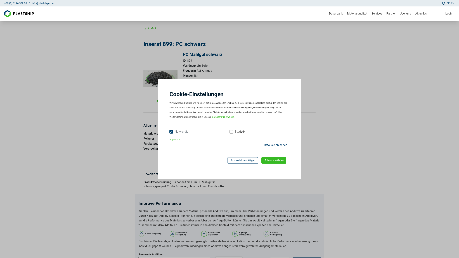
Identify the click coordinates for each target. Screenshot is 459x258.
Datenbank (336, 13)
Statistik (240, 131)
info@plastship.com (43, 3)
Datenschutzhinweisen (223, 117)
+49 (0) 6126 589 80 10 (17, 3)
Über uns (405, 13)
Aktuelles (421, 13)
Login (449, 13)
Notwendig (181, 131)
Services (377, 13)
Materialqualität (357, 13)
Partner (391, 13)
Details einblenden (275, 145)
